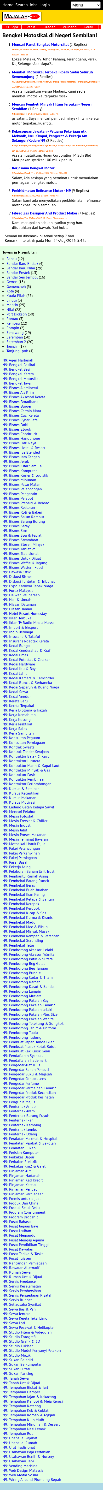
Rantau (12, 318)
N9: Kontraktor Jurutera (21, 760)
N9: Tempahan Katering (21, 1405)
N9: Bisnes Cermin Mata (21, 410)
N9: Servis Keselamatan (21, 1286)
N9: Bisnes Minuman (19, 479)
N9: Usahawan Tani (18, 1461)
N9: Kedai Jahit (14, 673)
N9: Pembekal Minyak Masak (25, 931)
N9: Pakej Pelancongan (21, 848)
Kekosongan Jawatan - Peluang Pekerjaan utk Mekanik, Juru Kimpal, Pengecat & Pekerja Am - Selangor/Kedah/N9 (50, 136)
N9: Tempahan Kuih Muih (23, 1419)
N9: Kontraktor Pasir (18, 774)
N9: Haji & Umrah (16, 599)
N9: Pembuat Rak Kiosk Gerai (26, 1051)
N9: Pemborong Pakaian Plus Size (29, 1014)
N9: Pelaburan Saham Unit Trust (28, 871)
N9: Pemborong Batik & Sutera (27, 958)
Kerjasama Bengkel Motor (33, 168)
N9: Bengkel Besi (16, 369)
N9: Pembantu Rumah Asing (25, 876)
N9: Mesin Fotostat (17, 816)
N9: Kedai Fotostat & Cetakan (26, 659)
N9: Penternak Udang (19, 1134)
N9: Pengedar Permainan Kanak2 (29, 1088)
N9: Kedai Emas (15, 655)
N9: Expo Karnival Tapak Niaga (27, 585)
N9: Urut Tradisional (18, 1447)
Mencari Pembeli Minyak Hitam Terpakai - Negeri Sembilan (52, 106)
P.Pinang (70, 26)
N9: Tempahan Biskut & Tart (25, 1387)
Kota (10, 291)
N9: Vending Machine (19, 1465)
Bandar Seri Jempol (22, 277)
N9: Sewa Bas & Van (19, 1309)
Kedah (50, 26)
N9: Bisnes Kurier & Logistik (25, 475)
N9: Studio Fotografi (19, 1336)
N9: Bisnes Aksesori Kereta (23, 396)
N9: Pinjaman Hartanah (21, 1175)
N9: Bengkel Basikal (18, 364)
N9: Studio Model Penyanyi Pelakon (31, 1350)
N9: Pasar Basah (15, 862)
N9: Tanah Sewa (15, 1378)
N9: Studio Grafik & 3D (21, 1341)
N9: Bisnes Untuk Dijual (21, 558)
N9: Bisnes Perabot (17, 498)
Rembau (13, 323)
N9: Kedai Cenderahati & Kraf (26, 650)
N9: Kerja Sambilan (18, 733)
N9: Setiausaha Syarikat (21, 1304)
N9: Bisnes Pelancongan (22, 488)
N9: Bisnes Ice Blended (21, 452)
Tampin (12, 346)
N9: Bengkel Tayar (17, 383)
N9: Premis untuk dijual (21, 1198)
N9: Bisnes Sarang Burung (23, 521)
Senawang (15, 332)
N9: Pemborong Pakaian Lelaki (27, 1009)
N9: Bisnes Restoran (18, 507)
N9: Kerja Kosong (16, 719)
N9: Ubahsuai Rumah (19, 1442)
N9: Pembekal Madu (18, 922)
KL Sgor (12, 26)
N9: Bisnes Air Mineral (20, 387)
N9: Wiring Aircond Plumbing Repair (31, 1479)
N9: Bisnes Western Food (22, 567)
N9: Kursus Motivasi (18, 802)
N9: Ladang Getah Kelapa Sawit (28, 807)
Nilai (10, 309)
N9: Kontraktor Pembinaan (24, 779)
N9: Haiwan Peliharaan (21, 595)
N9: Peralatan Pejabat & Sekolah (29, 1143)
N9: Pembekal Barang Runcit (25, 880)
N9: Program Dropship (20, 1217)
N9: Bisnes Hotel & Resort (23, 447)
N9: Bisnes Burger (16, 406)
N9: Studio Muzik (16, 1355)
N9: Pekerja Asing (16, 866)
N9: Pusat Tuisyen (16, 1258)
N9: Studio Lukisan (18, 1345)
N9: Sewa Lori (13, 1322)
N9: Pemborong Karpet (21, 981)
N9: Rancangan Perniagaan (24, 1263)
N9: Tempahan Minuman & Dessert (31, 1424)
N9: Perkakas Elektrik (19, 1161)
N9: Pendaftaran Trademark (24, 1060)
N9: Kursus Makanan (19, 797)
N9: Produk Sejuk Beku (21, 1207)
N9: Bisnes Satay (15, 525)
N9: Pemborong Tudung (21, 1037)
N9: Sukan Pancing (17, 1373)
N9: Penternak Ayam (18, 1111)
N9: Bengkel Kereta (18, 373)
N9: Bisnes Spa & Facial (21, 535)
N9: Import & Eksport (20, 627)
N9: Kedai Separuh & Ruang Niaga (30, 687)
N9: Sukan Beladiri (17, 1359)
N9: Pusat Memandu (18, 1235)
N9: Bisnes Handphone (21, 438)
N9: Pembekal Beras (18, 885)
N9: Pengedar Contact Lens (24, 1078)
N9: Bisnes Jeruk (15, 461)
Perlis (31, 26)
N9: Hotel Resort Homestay (24, 613)
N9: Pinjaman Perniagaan (23, 1194)
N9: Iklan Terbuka (16, 618)
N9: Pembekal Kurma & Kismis (27, 917)
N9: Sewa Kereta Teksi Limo (24, 1318)
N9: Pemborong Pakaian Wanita (28, 1018)
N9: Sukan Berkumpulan (22, 1364)
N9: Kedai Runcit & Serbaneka (27, 682)
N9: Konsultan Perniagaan (23, 742)
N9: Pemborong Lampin (21, 991)
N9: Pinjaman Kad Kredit (22, 1180)
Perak (88, 26)
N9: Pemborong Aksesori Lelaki (27, 949)
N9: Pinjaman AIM (17, 1171)
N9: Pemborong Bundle (21, 972)
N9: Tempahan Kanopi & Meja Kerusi (32, 1401)
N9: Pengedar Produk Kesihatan (28, 1097)
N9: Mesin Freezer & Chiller (24, 820)
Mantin (12, 304)
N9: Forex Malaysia (18, 590)
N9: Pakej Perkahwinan (21, 853)
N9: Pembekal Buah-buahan (25, 889)
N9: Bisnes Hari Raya (19, 442)
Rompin (12, 327)
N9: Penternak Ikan (18, 1120)
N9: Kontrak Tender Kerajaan (25, 751)
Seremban (14, 337)
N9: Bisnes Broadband (20, 401)
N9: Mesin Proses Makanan (24, 834)
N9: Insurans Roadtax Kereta (25, 641)
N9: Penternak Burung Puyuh (25, 1115)
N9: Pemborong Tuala (20, 1032)
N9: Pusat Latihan (16, 1230)
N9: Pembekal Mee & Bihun (25, 926)
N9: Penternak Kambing (21, 1124)
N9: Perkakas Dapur (18, 1157)
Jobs (34, 4)
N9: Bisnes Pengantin (19, 493)
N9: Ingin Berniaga (17, 631)
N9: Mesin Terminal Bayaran (25, 839)
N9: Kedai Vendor (16, 696)
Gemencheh (16, 286)
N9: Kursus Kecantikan (20, 793)
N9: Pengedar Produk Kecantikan (29, 1092)
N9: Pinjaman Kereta (19, 1184)
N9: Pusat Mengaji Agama (23, 1240)
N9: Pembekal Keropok (21, 908)
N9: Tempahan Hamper (21, 1391)
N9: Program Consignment (23, 1212)
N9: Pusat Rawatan (17, 1249)
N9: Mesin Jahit (14, 830)
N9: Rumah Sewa (16, 1272)
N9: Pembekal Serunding (22, 940)
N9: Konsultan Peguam (21, 737)
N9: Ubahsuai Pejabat (19, 1438)
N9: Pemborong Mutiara (21, 995)
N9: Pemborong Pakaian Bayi (25, 1000)
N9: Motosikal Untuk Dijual (24, 843)
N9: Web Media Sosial (20, 1474)
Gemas (11, 281)
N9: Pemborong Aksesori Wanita (28, 954)
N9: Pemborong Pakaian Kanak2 (28, 1005)
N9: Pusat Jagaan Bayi (20, 1226)
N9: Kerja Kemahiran (19, 714)
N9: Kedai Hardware (18, 664)
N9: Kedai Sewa (15, 691)
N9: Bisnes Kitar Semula (22, 465)
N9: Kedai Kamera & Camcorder (28, 678)
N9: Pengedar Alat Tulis (21, 1064)
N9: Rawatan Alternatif (20, 1267)
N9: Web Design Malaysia (23, 1470)
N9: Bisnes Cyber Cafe (20, 419)
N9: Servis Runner (17, 1299)
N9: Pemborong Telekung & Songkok (33, 1023)
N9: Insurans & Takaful (21, 636)
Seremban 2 (16, 341)
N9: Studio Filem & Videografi (27, 1332)
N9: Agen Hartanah (17, 360)
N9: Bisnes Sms (15, 530)
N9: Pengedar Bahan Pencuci (25, 1069)
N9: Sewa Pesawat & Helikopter (28, 1327)
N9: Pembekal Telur (18, 945)
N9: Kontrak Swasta (18, 747)
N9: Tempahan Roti (18, 1433)
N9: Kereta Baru (15, 701)
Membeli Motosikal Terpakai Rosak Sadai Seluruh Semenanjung (52, 74)
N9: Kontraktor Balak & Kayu (26, 756)
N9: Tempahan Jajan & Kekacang (29, 1396)
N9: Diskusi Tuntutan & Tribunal (28, 581)
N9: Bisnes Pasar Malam (21, 484)
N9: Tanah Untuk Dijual (21, 1382)
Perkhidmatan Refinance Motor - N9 (41, 190)
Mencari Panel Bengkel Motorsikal (40, 44)
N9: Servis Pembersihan (21, 1290)
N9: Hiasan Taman (17, 608)
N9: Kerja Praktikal (17, 724)
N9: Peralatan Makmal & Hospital (29, 1138)
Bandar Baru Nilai (20, 268)
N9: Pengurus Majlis (18, 1101)
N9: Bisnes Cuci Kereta (20, 415)
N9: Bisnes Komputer (19, 470)
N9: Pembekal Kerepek (20, 903)
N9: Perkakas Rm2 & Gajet (24, 1166)
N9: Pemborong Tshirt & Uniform (29, 1028)
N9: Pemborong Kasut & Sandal (28, 986)
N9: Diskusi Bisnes (17, 576)
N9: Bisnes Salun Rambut (23, 516)
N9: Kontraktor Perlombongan (27, 783)
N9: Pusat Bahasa (16, 1221)
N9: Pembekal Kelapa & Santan (28, 899)
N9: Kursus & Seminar (20, 788)
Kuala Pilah (15, 295)
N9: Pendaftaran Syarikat (22, 1055)
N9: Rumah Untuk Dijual (22, 1276)
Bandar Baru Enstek (22, 263)
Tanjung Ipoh (17, 350)
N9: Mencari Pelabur (18, 811)
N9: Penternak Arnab (19, 1106)
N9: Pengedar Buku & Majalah (27, 1074)
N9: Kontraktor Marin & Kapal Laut (30, 765)
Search (21, 4)
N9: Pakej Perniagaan (19, 857)
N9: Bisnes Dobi (15, 424)
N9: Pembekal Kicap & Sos (24, 912)
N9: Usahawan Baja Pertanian (26, 1451)
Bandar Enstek (18, 272)
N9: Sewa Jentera (16, 1313)
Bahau (11, 258)
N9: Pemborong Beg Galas (23, 963)
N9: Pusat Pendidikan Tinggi (25, 1244)
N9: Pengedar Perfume (20, 1083)
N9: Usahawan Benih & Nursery (28, 1456)
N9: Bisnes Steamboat (20, 539)
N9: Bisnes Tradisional (20, 553)
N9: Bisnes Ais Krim (18, 392)
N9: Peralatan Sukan (19, 1147)
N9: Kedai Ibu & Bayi (19, 668)
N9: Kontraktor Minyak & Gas (26, 770)
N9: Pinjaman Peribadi (20, 1189)
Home (7, 4)
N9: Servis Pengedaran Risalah (27, 1295)
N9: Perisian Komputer (20, 1152)
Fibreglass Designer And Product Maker (44, 213)
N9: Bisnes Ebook (16, 429)
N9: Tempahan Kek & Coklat (25, 1410)
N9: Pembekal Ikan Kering (23, 894)
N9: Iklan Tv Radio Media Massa (28, 622)
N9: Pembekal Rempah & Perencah (30, 935)
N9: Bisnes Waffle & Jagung (24, 562)
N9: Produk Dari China (20, 1203)
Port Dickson (16, 314)
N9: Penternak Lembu (19, 1129)
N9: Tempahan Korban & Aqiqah (28, 1414)
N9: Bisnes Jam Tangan (21, 456)
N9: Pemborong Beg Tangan (25, 968)
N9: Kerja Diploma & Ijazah (24, 710)
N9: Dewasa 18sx (16, 572)
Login (45, 4)
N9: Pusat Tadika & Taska (23, 1253)
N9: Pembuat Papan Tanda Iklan (28, 1041)
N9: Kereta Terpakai (18, 705)
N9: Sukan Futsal (16, 1368)
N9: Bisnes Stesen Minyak (23, 544)
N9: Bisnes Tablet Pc (18, 548)
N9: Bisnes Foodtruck (19, 433)
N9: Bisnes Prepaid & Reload (25, 502)
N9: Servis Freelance (19, 1281)
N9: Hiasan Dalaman (19, 604)
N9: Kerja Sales (14, 728)
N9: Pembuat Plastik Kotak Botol (29, 1046)
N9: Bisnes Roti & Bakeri (22, 512)
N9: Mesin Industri (17, 825)
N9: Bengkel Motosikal (21, 378)
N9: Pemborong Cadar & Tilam (27, 977)
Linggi (11, 300)
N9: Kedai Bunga (16, 645)
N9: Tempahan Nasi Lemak (24, 1428)
